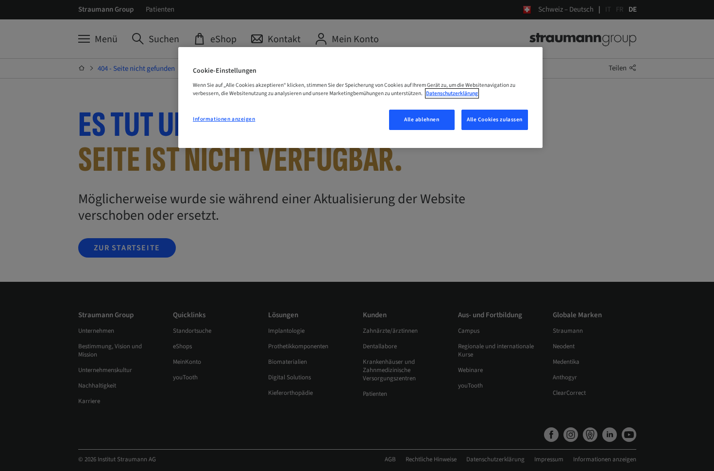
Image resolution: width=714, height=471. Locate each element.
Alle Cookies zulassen (495, 119)
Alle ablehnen (421, 119)
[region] (360, 97)
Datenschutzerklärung (452, 93)
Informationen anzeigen (224, 119)
